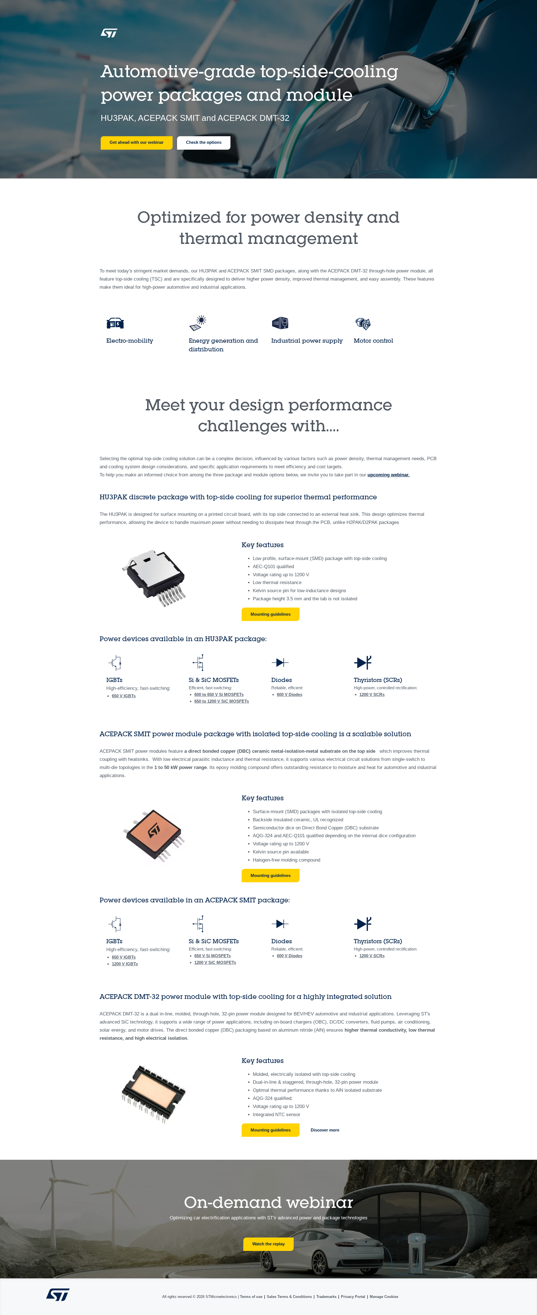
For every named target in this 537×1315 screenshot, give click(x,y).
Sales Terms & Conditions (289, 1297)
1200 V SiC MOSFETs (228, 701)
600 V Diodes (289, 694)
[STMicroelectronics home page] (109, 34)
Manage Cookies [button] (384, 1297)
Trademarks (326, 1297)
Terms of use (251, 1297)
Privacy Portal (353, 1297)
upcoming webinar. (389, 474)
